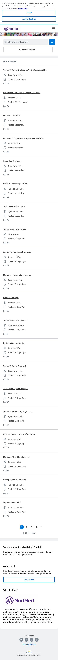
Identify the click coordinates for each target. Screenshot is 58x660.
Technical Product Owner (14, 206)
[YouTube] (21, 640)
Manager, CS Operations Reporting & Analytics (23, 138)
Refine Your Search (26, 49)
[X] (26, 640)
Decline (29, 12)
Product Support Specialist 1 (15, 184)
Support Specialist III (12, 502)
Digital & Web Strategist (13, 343)
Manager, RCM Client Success (16, 457)
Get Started (29, 580)
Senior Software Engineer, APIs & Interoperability (25, 70)
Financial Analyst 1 (11, 115)
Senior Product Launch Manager (17, 252)
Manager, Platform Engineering (17, 275)
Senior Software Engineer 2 (15, 320)
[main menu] (53, 28)
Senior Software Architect (14, 229)
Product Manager (11, 298)
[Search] (52, 42)
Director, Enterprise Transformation (19, 434)
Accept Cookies (29, 19)
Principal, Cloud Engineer (14, 480)
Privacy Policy (29, 644)
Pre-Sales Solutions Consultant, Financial (21, 93)
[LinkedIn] (31, 640)
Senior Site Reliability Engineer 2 (17, 411)
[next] (41, 527)
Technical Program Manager (15, 389)
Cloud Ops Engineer (12, 161)
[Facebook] (37, 640)
